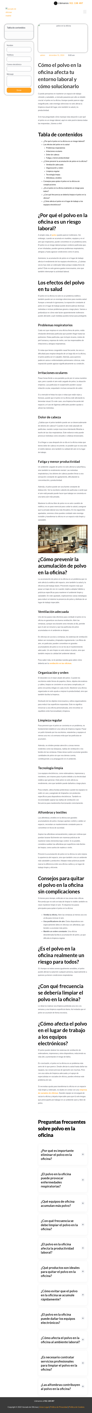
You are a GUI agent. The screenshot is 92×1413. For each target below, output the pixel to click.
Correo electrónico (14, 64)
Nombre (10, 45)
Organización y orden (54, 168)
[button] (84, 12)
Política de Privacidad (59, 1407)
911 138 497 (76, 3)
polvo (54, 235)
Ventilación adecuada (54, 165)
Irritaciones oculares (54, 151)
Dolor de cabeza (52, 155)
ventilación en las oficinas (60, 663)
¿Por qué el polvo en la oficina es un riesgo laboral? (64, 141)
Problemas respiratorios (55, 148)
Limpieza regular (52, 171)
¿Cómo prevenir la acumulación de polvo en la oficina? (65, 161)
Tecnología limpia (53, 175)
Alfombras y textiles (54, 178)
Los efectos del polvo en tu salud (56, 144)
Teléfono (10, 55)
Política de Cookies (76, 1407)
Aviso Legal (44, 1407)
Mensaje (10, 74)
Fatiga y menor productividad (57, 158)
